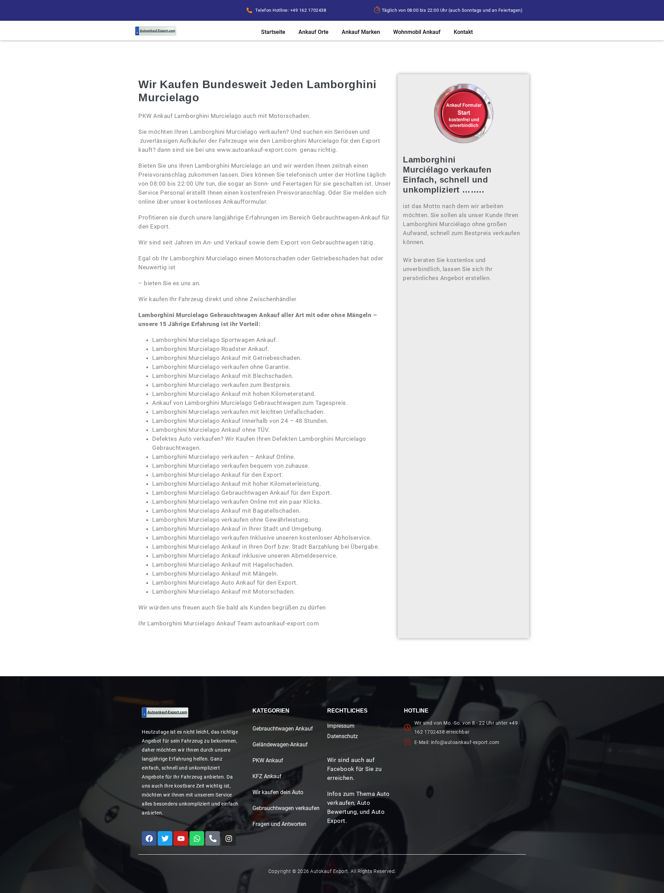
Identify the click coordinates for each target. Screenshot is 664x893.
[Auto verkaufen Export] (165, 712)
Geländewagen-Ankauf (280, 744)
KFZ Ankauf (267, 776)
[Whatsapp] (197, 838)
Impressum (340, 726)
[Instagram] (228, 838)
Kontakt (463, 32)
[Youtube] (181, 838)
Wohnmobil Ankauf (417, 32)
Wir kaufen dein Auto (277, 792)
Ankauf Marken (361, 32)
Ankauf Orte (313, 32)
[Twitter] (165, 838)
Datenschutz (342, 736)
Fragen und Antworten (279, 824)
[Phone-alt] (212, 838)
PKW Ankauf (267, 760)
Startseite (273, 32)
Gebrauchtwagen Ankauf (282, 728)
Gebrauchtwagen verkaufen (286, 808)
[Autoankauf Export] (155, 31)
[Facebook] (149, 838)
